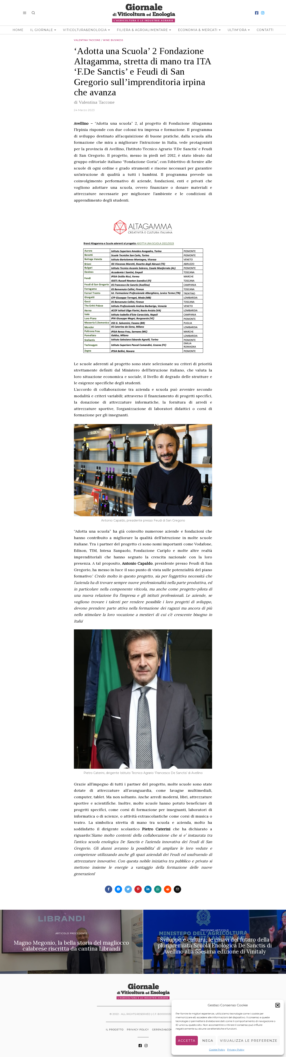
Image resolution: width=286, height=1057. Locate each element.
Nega (207, 1041)
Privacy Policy (235, 1049)
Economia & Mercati (198, 30)
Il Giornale (41, 30)
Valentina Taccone (87, 40)
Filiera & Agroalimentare (142, 30)
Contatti (265, 30)
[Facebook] (256, 12)
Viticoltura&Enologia (85, 30)
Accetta (187, 1041)
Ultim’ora (237, 30)
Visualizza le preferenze (248, 1041)
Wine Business (113, 40)
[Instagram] (262, 12)
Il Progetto (115, 1029)
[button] (278, 1005)
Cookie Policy (217, 1049)
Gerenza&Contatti (166, 1029)
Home (18, 30)
